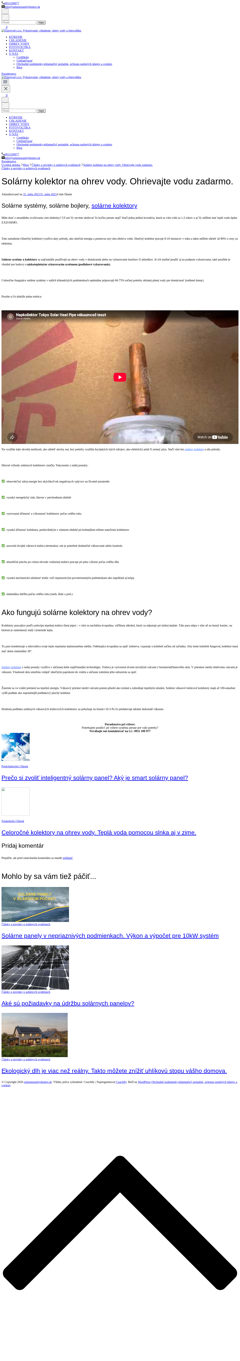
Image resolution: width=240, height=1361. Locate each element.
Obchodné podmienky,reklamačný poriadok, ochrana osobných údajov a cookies (64, 64)
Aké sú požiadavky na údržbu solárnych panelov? (68, 1003)
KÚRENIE (15, 37)
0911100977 (11, 3)
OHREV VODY (19, 43)
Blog (19, 67)
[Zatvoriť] (6, 88)
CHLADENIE (18, 40)
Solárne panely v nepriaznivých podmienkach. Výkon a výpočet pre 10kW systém (110, 935)
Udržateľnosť (24, 60)
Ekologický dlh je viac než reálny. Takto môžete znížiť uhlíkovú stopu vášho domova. (114, 1070)
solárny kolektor (194, 449)
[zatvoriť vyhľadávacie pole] (5, 17)
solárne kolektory (114, 205)
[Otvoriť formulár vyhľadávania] (5, 11)
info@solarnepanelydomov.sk (22, 6)
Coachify (121, 1082)
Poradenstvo (9, 73)
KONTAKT (16, 50)
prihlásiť (68, 858)
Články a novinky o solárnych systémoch (26, 168)
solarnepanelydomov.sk (38, 1082)
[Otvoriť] (5, 82)
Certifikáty (22, 57)
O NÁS (13, 53)
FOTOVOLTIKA (20, 47)
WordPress (144, 1082)
